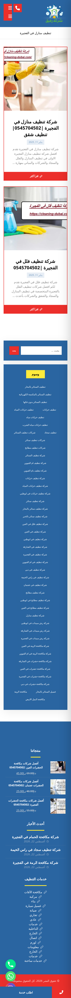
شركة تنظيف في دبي (35, 569)
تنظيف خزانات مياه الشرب (35, 424)
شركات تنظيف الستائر (24, 432)
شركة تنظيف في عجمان (35, 585)
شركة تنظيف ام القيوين (35, 463)
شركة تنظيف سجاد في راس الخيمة (35, 849)
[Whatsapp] (10, 976)
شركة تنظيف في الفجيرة (35, 554)
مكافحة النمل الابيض (35, 699)
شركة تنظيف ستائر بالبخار (35, 508)
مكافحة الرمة (20, 691)
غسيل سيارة (33, 906)
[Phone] (10, 964)
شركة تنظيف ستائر (35, 501)
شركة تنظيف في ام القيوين (35, 562)
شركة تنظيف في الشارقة (35, 546)
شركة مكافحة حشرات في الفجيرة (35, 676)
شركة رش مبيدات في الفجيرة (35, 638)
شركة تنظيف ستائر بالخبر (35, 516)
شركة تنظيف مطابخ (35, 592)
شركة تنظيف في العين (35, 531)
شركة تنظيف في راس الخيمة (35, 577)
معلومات (33, 947)
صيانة (33, 910)
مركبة (33, 897)
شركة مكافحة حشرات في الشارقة (35, 661)
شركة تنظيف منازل (35, 615)
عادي (33, 919)
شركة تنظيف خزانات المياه (35, 485)
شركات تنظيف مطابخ (35, 447)
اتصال (33, 938)
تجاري (33, 915)
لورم (33, 942)
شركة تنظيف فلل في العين (35, 524)
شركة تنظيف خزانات (35, 478)
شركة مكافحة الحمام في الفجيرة (35, 836)
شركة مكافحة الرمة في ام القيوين (35, 653)
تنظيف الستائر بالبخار (35, 386)
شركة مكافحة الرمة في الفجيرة (35, 862)
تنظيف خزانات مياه (35, 417)
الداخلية (33, 929)
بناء (33, 901)
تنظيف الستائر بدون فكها (35, 402)
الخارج (33, 933)
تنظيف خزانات (49, 409)
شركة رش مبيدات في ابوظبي (35, 623)
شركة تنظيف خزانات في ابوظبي (35, 493)
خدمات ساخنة (33, 961)
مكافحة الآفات (33, 892)
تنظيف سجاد (50, 432)
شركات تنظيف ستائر (35, 440)
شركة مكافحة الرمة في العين (35, 646)
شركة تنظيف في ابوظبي (35, 539)
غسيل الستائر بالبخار (46, 691)
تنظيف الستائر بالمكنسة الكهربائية (35, 394)
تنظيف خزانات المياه (24, 409)
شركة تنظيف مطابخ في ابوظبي (35, 600)
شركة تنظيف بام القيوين (35, 470)
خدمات (33, 924)
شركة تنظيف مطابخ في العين (35, 607)
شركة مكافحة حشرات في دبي (35, 684)
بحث (14, 350)
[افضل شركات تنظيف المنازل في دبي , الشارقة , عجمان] (54, 13)
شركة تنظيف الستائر (35, 455)
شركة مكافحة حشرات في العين (35, 668)
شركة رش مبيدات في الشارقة (35, 630)
